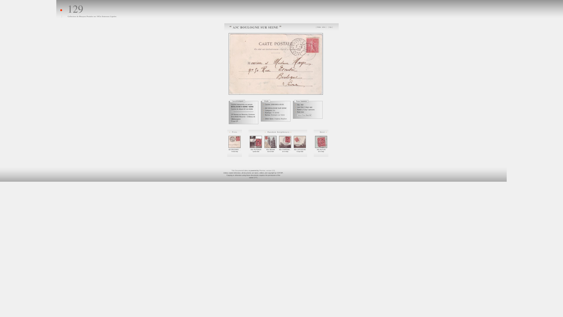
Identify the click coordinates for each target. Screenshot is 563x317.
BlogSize (284, 119)
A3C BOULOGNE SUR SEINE (255, 27)
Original (277, 119)
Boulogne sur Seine (278, 115)
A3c (274, 110)
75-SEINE (275, 113)
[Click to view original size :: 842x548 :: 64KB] (276, 98)
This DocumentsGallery (240, 170)
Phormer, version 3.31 (267, 170)
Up (330, 27)
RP (256, 177)
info (321, 27)
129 (75, 8)
